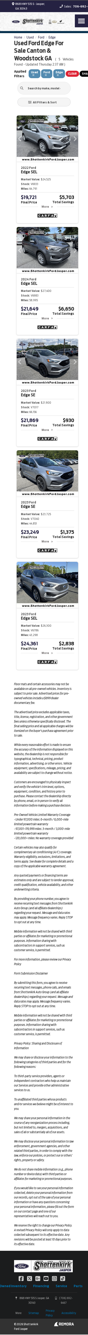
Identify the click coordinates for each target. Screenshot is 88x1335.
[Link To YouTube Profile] (46, 1278)
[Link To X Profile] (30, 1278)
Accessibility (68, 1313)
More (45, 206)
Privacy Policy (50, 1313)
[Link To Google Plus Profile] (38, 1278)
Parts (78, 1286)
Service (61, 1286)
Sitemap (33, 1313)
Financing (41, 1286)
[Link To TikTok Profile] (62, 1278)
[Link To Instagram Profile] (55, 1278)
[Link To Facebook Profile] (21, 1278)
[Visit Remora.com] (64, 1325)
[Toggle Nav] (81, 20)
